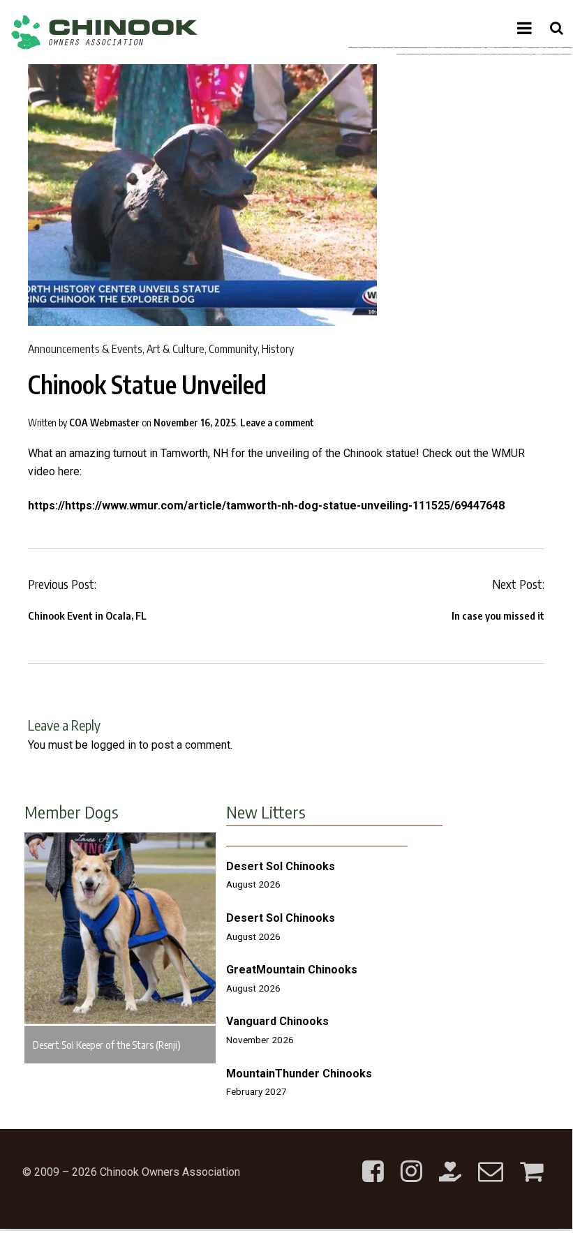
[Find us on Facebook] (373, 1160)
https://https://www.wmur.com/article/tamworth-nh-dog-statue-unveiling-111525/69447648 (266, 505)
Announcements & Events (85, 349)
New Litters (266, 811)
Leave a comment (277, 422)
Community (233, 349)
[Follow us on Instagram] (411, 1160)
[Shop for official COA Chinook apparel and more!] (531, 1160)
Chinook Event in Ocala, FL (87, 615)
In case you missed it (498, 615)
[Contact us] (490, 1160)
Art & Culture (175, 349)
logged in (113, 745)
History (278, 349)
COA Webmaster (104, 422)
